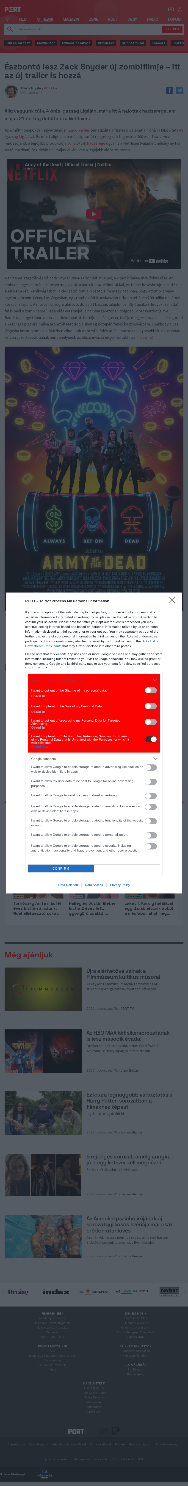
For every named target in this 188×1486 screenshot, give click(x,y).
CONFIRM (61, 868)
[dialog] (94, 743)
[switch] (151, 690)
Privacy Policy (120, 885)
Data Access (94, 885)
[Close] (173, 601)
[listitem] (94, 680)
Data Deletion (68, 885)
